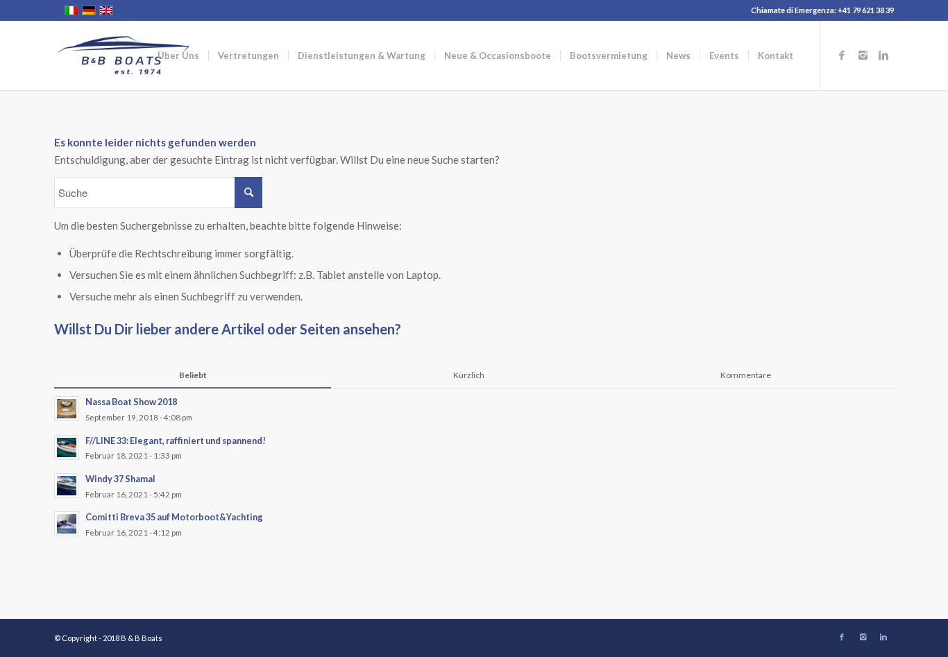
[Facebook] (841, 54)
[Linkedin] (883, 54)
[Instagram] (862, 54)
